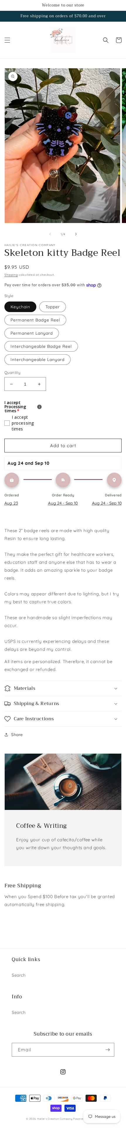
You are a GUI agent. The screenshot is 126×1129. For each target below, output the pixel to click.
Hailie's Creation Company (55, 1118)
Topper (52, 306)
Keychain (20, 306)
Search (19, 975)
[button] (7, 40)
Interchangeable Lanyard (37, 359)
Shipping (11, 275)
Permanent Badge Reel (35, 320)
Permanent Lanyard (32, 333)
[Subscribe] (107, 1050)
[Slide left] (50, 234)
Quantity (12, 372)
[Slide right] (75, 234)
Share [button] (17, 734)
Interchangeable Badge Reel (41, 346)
